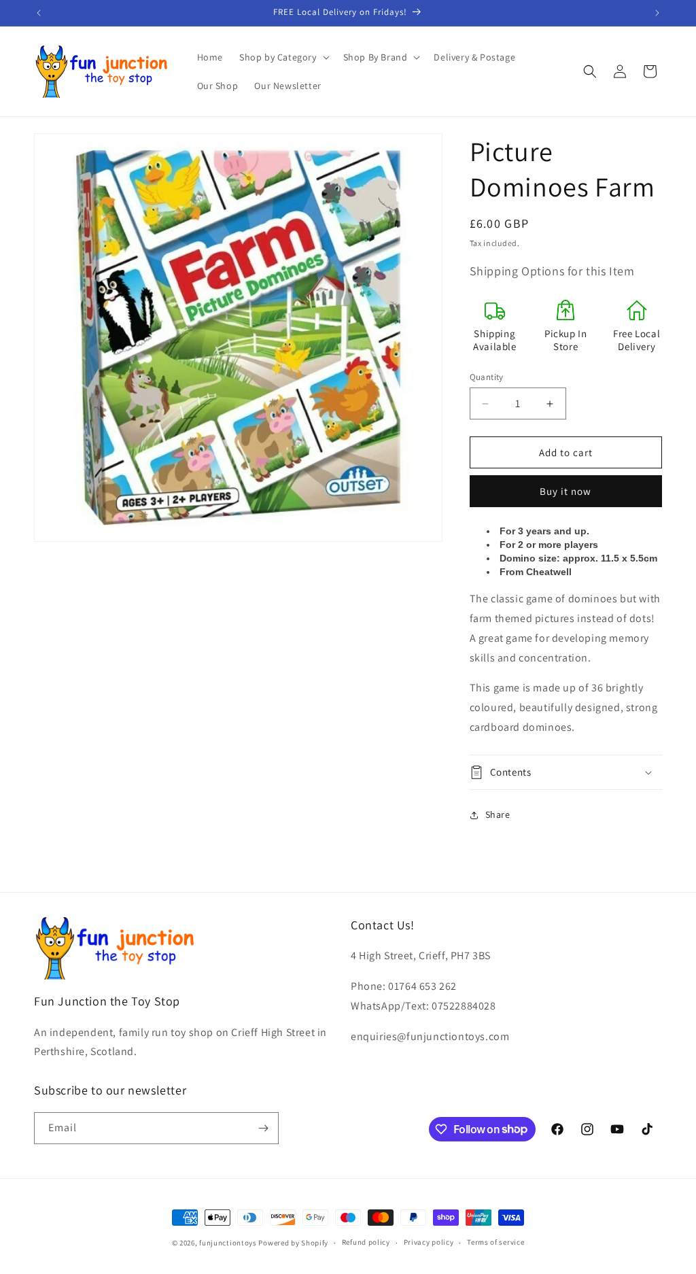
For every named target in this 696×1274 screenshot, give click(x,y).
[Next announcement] (657, 13)
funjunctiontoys (228, 1242)
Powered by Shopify (293, 1242)
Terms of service (495, 1242)
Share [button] (497, 814)
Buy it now (565, 491)
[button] (283, 57)
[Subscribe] (263, 1128)
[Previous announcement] (39, 13)
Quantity (487, 377)
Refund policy (366, 1242)
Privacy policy (429, 1242)
